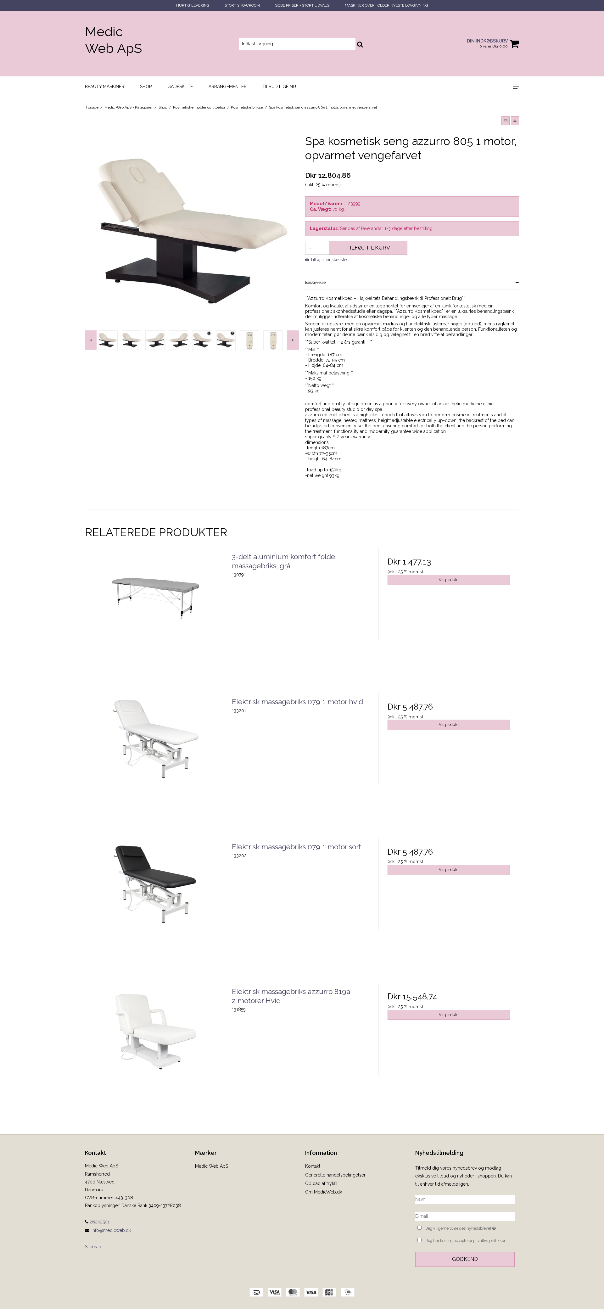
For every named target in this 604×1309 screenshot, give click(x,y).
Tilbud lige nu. (279, 86)
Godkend (465, 1259)
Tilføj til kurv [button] (368, 247)
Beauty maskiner (104, 86)
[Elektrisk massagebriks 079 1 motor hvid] (155, 763)
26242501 (98, 1221)
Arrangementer (228, 86)
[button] (505, 120)
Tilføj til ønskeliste (328, 259)
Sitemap (93, 1246)
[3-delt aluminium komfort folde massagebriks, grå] (155, 618)
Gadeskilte (180, 86)
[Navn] (465, 1198)
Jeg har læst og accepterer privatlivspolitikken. (466, 1240)
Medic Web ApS (113, 40)
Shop (146, 86)
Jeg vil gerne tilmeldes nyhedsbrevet (470, 1227)
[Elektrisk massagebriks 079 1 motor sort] (155, 908)
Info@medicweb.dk (111, 1230)
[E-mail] (465, 1215)
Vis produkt (449, 579)
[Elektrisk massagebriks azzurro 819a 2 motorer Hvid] (155, 1053)
